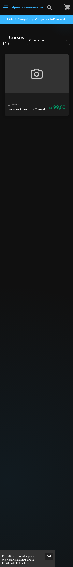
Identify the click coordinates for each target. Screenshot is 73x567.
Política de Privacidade (16, 563)
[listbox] (48, 40)
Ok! (49, 556)
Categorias (24, 19)
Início (10, 19)
